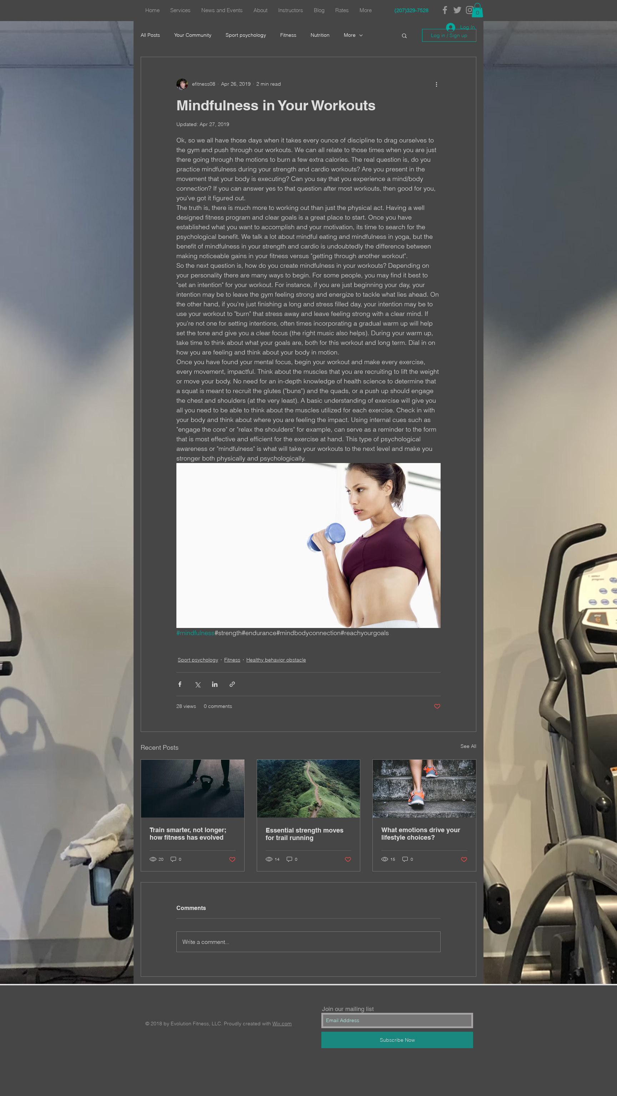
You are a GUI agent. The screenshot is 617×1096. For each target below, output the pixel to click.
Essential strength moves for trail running (304, 833)
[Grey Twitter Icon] (457, 10)
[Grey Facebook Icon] (445, 10)
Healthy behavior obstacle (276, 660)
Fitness (288, 35)
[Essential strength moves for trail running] (308, 789)
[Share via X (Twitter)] (197, 684)
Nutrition (320, 35)
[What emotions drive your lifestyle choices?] (424, 789)
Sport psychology (246, 35)
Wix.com (282, 1023)
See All (468, 746)
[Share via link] (232, 684)
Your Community (192, 35)
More (350, 35)
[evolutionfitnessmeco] (470, 10)
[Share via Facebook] (179, 684)
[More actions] (436, 84)
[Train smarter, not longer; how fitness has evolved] (192, 789)
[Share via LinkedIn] (214, 684)
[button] (477, 10)
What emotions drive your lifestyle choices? (420, 833)
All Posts (150, 35)
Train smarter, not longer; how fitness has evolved (188, 833)
